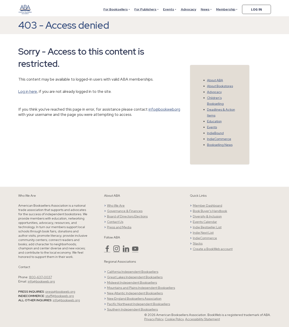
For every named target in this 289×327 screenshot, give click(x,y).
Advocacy (188, 9)
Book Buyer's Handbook (210, 211)
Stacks (198, 243)
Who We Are (116, 205)
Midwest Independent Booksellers (132, 282)
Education (214, 121)
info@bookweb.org (164, 109)
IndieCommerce (219, 139)
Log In (256, 9)
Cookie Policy (174, 319)
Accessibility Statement (202, 319)
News (205, 9)
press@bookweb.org (60, 292)
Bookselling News (220, 145)
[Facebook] (107, 251)
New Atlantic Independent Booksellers (135, 293)
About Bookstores (220, 86)
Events (168, 9)
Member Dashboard (207, 205)
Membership (225, 9)
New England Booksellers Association (134, 299)
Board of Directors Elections (127, 216)
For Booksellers (115, 9)
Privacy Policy (153, 319)
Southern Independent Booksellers (132, 309)
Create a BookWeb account (213, 249)
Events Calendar (205, 222)
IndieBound (215, 133)
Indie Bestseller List (207, 227)
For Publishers (145, 9)
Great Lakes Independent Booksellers (135, 277)
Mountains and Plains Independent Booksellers (141, 288)
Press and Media (119, 227)
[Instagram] (116, 251)
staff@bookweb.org (59, 296)
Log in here (27, 91)
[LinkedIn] (126, 251)
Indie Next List (203, 233)
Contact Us (115, 222)
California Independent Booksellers (132, 272)
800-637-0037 (40, 277)
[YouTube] (135, 251)
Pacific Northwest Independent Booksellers (138, 304)
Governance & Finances (124, 211)
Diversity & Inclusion (207, 216)
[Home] (25, 6)
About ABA (215, 80)
